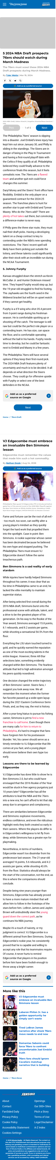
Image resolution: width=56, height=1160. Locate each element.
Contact (6, 1106)
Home (5, 417)
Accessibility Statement (15, 1127)
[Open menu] (4, 4)
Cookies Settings (12, 1132)
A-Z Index (39, 1127)
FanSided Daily (10, 1111)
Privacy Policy (10, 1116)
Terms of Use (42, 1116)
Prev (11, 127)
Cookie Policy (10, 1122)
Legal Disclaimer (43, 1122)
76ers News (16, 1078)
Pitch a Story (41, 1111)
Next (44, 127)
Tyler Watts (12, 75)
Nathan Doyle (13, 463)
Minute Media (17, 1140)
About (5, 1100)
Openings (39, 1100)
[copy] (20, 81)
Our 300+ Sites (42, 1106)
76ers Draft (16, 417)
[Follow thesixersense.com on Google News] (49, 396)
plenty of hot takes (13, 216)
